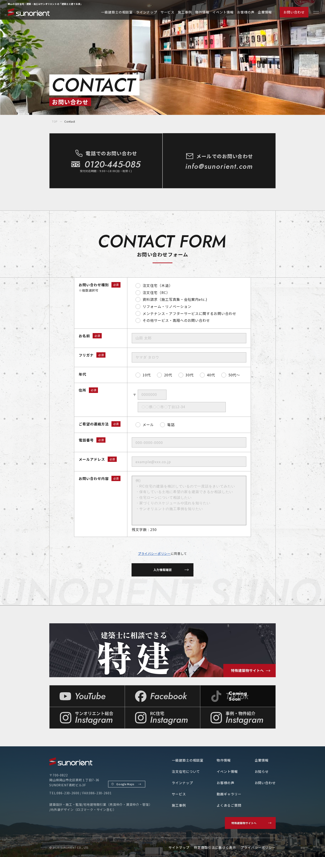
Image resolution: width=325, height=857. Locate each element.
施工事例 (185, 12)
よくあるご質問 (229, 805)
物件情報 (202, 12)
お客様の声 (246, 12)
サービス (168, 12)
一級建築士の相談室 (117, 12)
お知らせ (262, 771)
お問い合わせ (293, 12)
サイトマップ (178, 847)
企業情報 (265, 12)
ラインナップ (146, 12)
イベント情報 (222, 12)
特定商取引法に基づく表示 (215, 847)
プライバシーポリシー (154, 553)
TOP (55, 121)
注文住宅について (186, 771)
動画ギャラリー (229, 794)
